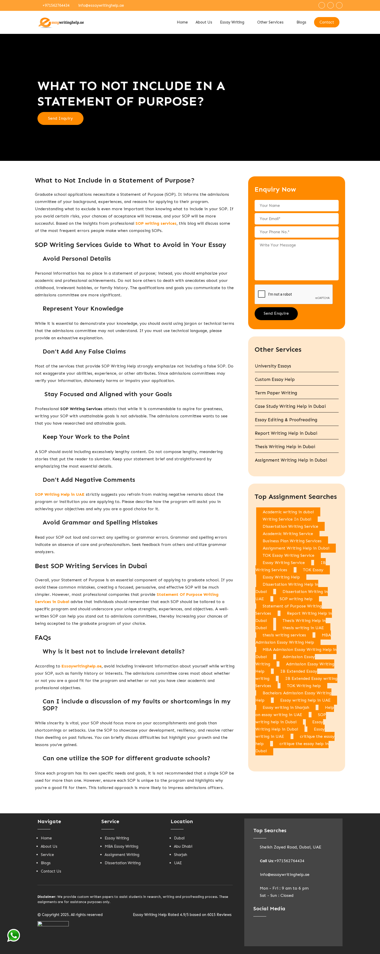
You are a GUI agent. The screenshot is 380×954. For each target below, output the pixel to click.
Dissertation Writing (123, 863)
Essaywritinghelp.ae (82, 666)
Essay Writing (232, 22)
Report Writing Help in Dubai (286, 433)
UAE (178, 863)
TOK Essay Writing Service (288, 555)
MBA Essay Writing (121, 846)
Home (182, 22)
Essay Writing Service (284, 562)
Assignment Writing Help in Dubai (291, 460)
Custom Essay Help (275, 379)
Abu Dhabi (183, 846)
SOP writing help (296, 598)
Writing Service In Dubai (287, 519)
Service (47, 854)
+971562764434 (56, 5)
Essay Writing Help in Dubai (289, 725)
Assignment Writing (122, 854)
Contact (327, 22)
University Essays (273, 366)
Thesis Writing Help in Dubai (285, 446)
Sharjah (180, 854)
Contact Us (51, 871)
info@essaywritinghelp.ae (101, 5)
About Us (204, 22)
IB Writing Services (290, 566)
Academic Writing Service (288, 533)
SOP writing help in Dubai (290, 718)
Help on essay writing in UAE (294, 711)
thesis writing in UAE (303, 627)
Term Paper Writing (276, 392)
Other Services (270, 22)
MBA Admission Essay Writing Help (293, 639)
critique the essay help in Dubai (292, 747)
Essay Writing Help (281, 577)
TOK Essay (313, 569)
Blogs (301, 22)
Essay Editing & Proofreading (286, 419)
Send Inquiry (60, 118)
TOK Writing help (304, 685)
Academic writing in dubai (288, 511)
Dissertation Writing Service (290, 526)
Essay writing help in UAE (305, 700)
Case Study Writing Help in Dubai (290, 406)
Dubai (179, 838)
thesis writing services (284, 635)
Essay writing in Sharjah (286, 707)
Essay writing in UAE (290, 733)
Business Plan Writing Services (292, 540)
